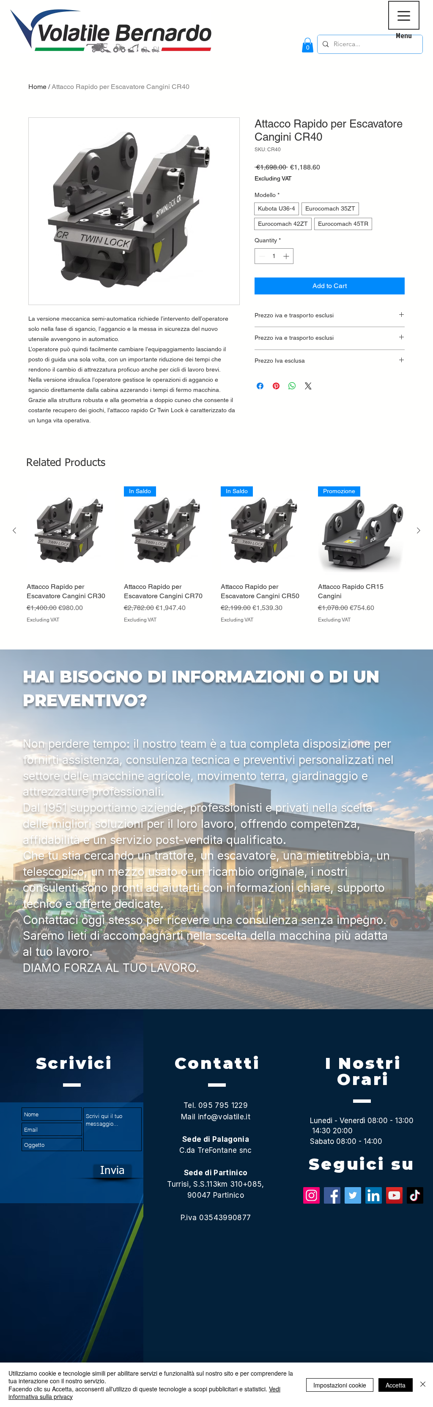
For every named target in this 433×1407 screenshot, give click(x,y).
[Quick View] (71, 530)
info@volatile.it (224, 1117)
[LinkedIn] (373, 1195)
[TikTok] (415, 1195)
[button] (307, 45)
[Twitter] (353, 1195)
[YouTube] (394, 1195)
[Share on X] (308, 386)
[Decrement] (261, 256)
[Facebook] (332, 1195)
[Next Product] (419, 530)
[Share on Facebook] (260, 386)
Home (37, 87)
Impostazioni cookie (339, 1385)
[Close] (423, 1384)
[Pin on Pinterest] (276, 386)
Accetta (396, 1385)
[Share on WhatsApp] (292, 386)
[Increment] (287, 256)
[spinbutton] (274, 256)
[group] (216, 564)
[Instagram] (311, 1195)
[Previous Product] (14, 530)
